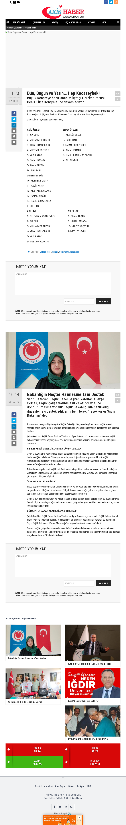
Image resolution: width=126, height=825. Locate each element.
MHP (49, 251)
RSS (89, 786)
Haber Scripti (60, 813)
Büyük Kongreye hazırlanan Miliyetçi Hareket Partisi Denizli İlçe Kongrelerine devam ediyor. (66, 100)
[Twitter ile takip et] (111, 2)
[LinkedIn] (14, 125)
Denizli (43, 251)
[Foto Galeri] (14, 2)
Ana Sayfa (60, 786)
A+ (117, 93)
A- (117, 99)
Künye (71, 786)
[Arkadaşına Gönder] (14, 130)
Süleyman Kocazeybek (69, 251)
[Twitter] (14, 119)
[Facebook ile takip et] (106, 2)
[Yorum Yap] (14, 142)
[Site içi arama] (10, 2)
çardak (55, 251)
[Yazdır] (14, 136)
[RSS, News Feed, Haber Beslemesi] (116, 2)
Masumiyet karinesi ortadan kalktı (21, 27)
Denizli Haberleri (44, 786)
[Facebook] (14, 113)
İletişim (80, 786)
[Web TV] (18, 2)
